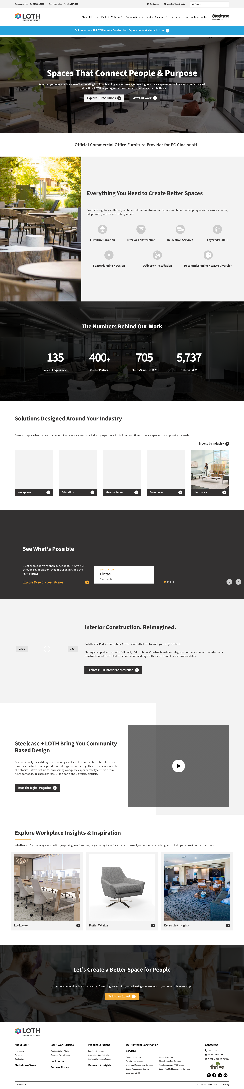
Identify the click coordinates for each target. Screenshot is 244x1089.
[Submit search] (193, 4)
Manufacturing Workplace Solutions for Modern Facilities (119, 470)
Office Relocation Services (170, 1061)
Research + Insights (176, 925)
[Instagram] (209, 1075)
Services (131, 1051)
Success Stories (60, 1067)
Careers (18, 1055)
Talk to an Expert (119, 996)
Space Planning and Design (137, 1068)
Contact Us (154, 4)
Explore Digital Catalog (107, 893)
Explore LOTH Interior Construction (110, 670)
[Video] (178, 766)
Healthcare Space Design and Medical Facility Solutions (206, 470)
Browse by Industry (211, 444)
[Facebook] (214, 1075)
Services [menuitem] (175, 17)
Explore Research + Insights (185, 895)
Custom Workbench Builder (99, 1059)
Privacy (226, 1084)
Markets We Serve (25, 1065)
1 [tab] (165, 582)
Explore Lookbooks (30, 893)
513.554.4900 (38, 4)
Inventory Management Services (139, 1064)
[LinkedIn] (220, 1075)
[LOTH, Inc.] (27, 17)
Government (157, 492)
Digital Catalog (98, 925)
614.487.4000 (72, 4)
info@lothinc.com (215, 1054)
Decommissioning (133, 1057)
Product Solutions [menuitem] (155, 17)
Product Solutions (99, 1045)
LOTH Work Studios (62, 1045)
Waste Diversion (166, 1057)
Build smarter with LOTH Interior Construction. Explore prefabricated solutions (119, 30)
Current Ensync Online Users (206, 1084)
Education (68, 492)
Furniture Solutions (96, 1051)
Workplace (24, 492)
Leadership (19, 1051)
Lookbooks (21, 925)
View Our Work (142, 98)
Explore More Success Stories (43, 582)
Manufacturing (114, 492)
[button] (4, 145)
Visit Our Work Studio (176, 4)
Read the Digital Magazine (34, 788)
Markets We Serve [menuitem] (110, 17)
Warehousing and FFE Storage (171, 1064)
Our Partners (20, 1059)
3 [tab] (170, 582)
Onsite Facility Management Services (174, 1068)
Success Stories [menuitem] (134, 17)
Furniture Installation (134, 1061)
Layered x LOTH (133, 1072)
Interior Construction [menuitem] (197, 17)
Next (238, 582)
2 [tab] (168, 582)
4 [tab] (173, 582)
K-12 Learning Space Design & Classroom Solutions (75, 470)
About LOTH (22, 1045)
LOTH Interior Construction (142, 1045)
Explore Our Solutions (101, 98)
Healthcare (200, 492)
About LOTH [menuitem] (88, 17)
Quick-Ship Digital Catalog (99, 1055)
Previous (229, 582)
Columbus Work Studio (60, 1055)
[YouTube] (226, 1075)
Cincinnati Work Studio (60, 1051)
